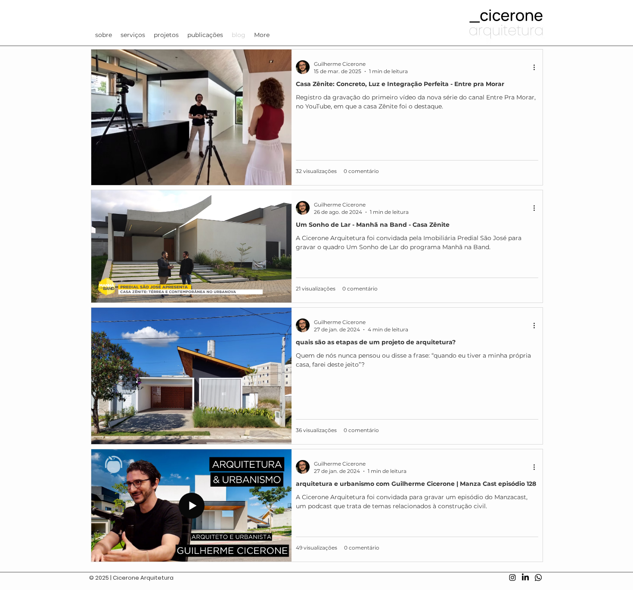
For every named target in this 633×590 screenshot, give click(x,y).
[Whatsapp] (538, 577)
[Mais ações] (537, 67)
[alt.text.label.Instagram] (512, 577)
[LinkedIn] (525, 577)
